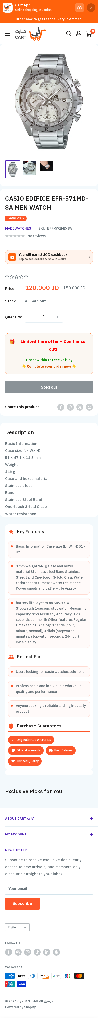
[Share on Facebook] (60, 407)
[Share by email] (89, 407)
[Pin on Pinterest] (70, 407)
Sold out (49, 387)
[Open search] (69, 33)
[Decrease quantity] (30, 317)
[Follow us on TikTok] (37, 952)
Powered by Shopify (20, 1007)
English (13, 927)
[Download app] (79, 7)
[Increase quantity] (57, 317)
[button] (17, 277)
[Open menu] (7, 34)
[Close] (91, 7)
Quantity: (13, 317)
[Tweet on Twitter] (79, 407)
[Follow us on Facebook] (8, 952)
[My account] (78, 33)
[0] (89, 34)
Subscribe (22, 904)
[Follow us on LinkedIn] (46, 952)
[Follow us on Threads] (18, 952)
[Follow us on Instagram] (27, 952)
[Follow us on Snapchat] (56, 952)
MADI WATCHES (18, 228)
